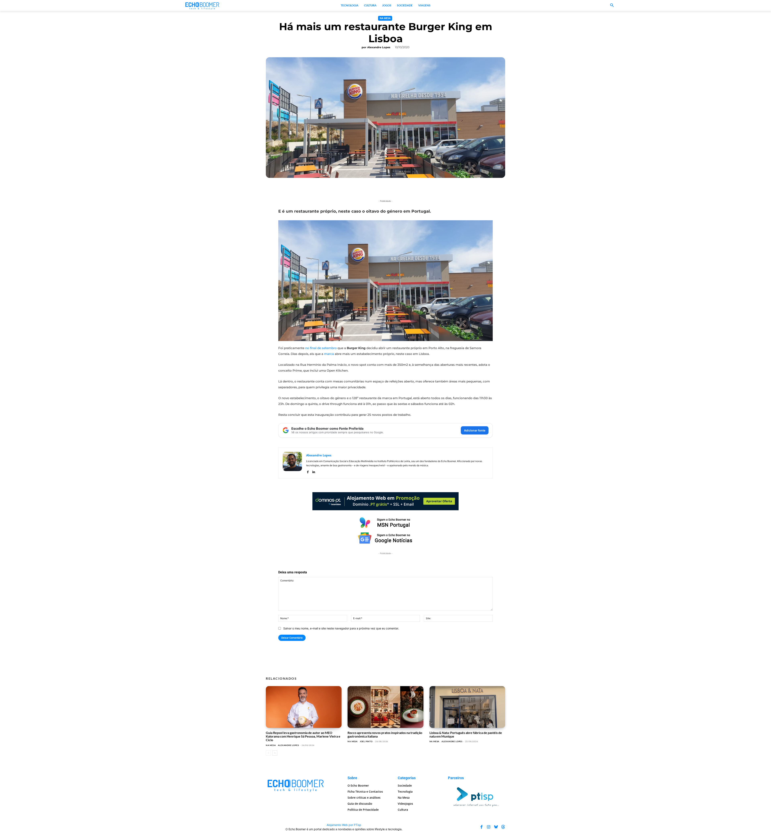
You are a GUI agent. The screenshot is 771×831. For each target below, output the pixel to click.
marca (329, 354)
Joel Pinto (366, 741)
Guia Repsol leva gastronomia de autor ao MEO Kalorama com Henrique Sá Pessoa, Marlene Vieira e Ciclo (303, 736)
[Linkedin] (313, 471)
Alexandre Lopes (378, 47)
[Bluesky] (496, 827)
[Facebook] (307, 471)
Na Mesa (385, 18)
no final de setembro (321, 348)
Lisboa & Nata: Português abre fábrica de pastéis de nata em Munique (465, 734)
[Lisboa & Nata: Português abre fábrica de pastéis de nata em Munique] (467, 707)
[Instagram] (489, 827)
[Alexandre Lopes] (292, 463)
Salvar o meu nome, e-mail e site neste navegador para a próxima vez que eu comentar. (341, 628)
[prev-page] (268, 753)
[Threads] (503, 827)
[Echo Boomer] (202, 5)
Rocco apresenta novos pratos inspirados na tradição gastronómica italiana (385, 734)
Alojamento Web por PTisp (344, 824)
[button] (612, 5)
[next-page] (274, 753)
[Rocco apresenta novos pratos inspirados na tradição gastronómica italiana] (385, 707)
